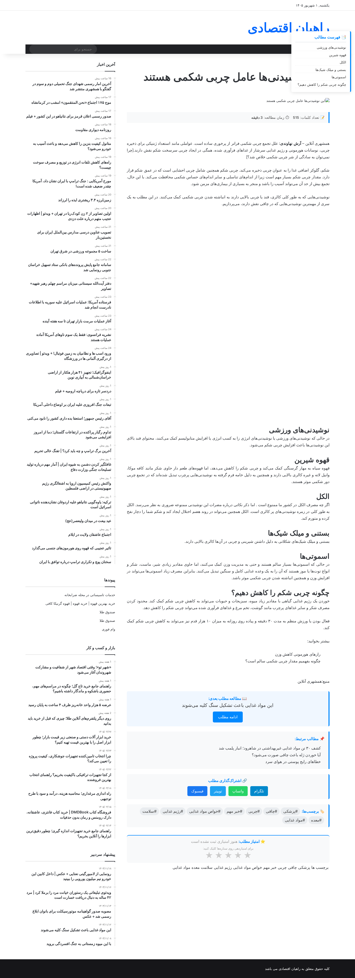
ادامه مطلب (228, 518)
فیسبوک (197, 593)
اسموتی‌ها (339, 77)
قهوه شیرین (337, 55)
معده (196, 669)
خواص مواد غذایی (247, 669)
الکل (343, 62)
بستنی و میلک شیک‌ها (330, 70)
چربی (282, 669)
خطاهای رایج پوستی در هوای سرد (293, 563)
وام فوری (108, 629)
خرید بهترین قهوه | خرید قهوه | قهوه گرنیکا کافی (80, 603)
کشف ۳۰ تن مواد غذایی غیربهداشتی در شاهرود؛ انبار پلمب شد (270, 549)
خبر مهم (270, 669)
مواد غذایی (181, 669)
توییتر (218, 593)
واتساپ (238, 593)
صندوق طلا (107, 612)
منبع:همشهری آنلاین (314, 483)
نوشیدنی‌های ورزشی (331, 47)
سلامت (207, 669)
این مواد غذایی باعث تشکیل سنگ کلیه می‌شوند (227, 507)
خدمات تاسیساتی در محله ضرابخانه (89, 595)
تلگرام (259, 593)
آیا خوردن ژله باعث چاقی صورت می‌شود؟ (286, 556)
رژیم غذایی (223, 669)
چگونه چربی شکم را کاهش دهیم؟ (322, 84)
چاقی (292, 669)
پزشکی (304, 669)
